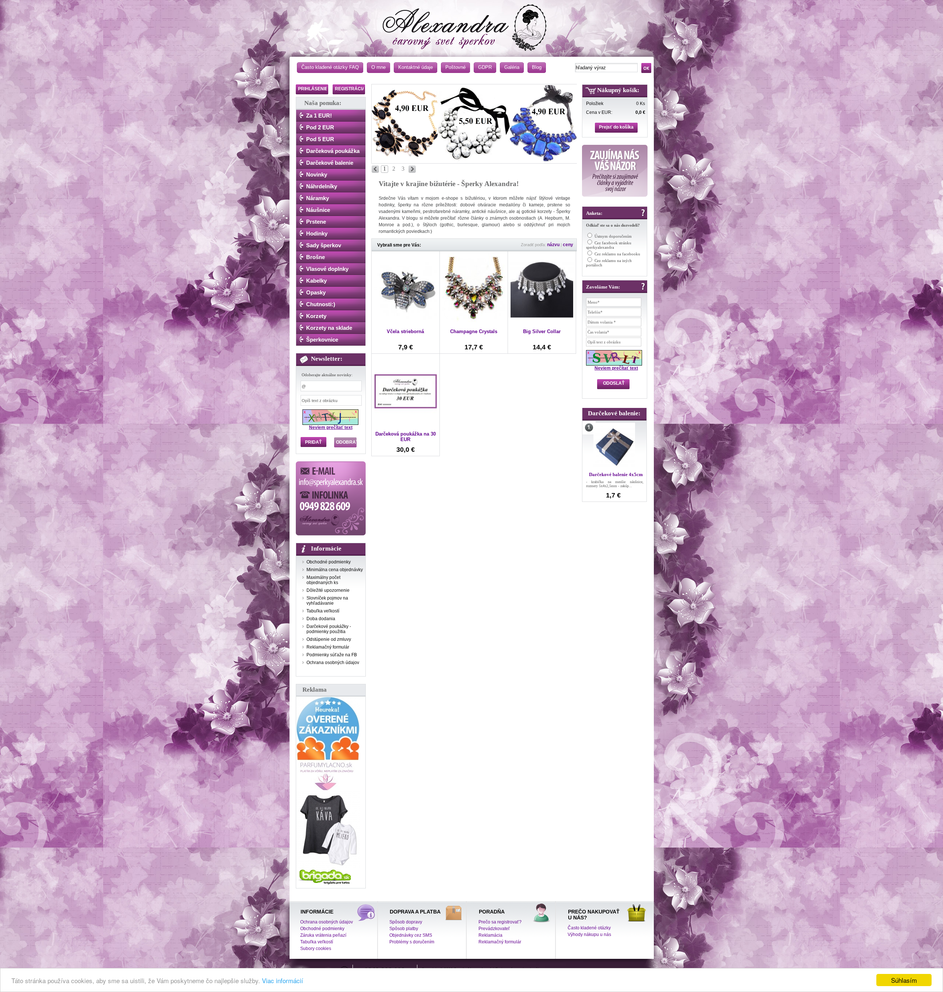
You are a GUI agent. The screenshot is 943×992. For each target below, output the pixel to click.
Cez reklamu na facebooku (617, 254)
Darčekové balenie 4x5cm (616, 474)
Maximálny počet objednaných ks (323, 580)
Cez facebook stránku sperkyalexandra (608, 245)
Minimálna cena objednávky (334, 569)
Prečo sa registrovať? (500, 922)
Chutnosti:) (320, 304)
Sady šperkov (323, 245)
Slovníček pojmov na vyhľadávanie (327, 600)
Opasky (316, 292)
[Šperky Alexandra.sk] (473, 24)
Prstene (316, 222)
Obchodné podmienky (328, 562)
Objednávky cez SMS (410, 935)
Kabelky (316, 280)
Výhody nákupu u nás (589, 934)
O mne (378, 67)
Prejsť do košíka (616, 127)
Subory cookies (315, 948)
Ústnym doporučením (613, 236)
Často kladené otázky (589, 927)
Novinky (316, 174)
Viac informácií (282, 980)
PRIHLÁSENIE (313, 88)
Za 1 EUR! (319, 115)
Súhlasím (904, 980)
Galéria (511, 67)
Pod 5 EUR (320, 139)
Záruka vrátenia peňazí (323, 935)
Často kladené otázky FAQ (330, 67)
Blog (536, 67)
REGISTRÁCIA (350, 88)
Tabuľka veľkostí (322, 611)
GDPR (485, 67)
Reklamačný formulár (327, 647)
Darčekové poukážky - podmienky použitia (328, 629)
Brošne (315, 257)
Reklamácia (490, 935)
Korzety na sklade (329, 328)
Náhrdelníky (321, 186)
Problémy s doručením (411, 941)
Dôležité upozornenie (328, 590)
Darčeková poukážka (333, 151)
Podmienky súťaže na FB (331, 654)
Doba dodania (320, 618)
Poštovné (455, 67)
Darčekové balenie (329, 163)
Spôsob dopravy (405, 922)
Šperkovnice (322, 339)
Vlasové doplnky (327, 269)
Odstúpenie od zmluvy (328, 639)
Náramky (317, 198)
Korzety (316, 316)
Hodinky (316, 233)
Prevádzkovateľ (494, 928)
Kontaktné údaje (415, 67)
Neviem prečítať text (331, 427)
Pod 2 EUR (320, 127)
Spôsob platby (403, 928)
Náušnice (318, 210)
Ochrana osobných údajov (332, 662)
